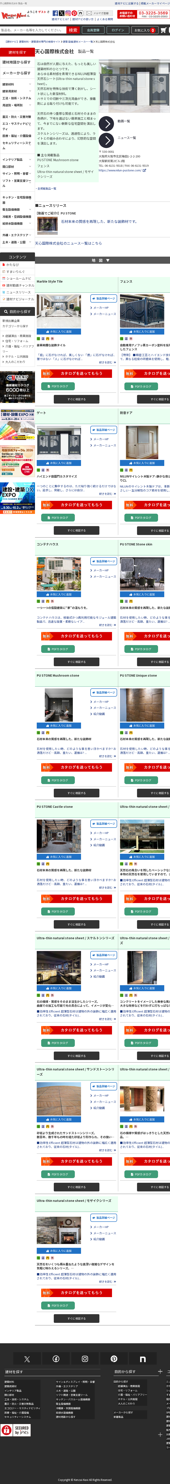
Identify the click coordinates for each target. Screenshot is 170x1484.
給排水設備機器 (64, 1412)
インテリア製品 (12, 1390)
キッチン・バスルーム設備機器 (73, 1399)
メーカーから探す (16, 72)
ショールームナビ (18, 278)
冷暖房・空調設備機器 (68, 1408)
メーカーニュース (104, 314)
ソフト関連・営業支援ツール (72, 1395)
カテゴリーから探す (15, 326)
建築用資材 (10, 1386)
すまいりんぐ (15, 271)
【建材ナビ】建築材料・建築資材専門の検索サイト (32, 41)
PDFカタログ (59, 386)
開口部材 (9, 1395)
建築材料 (9, 1381)
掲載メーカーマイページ (155, 3)
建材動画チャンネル (19, 285)
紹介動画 (98, 714)
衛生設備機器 (63, 1403)
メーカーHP (100, 307)
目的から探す (19, 311)
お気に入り (144, 30)
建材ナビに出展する (127, 3)
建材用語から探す (16, 61)
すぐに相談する (76, 399)
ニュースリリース (18, 292)
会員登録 (93, 30)
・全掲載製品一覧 (45, 188)
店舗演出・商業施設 (17, 336)
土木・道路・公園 (65, 1390)
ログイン (118, 30)
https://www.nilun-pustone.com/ (121, 170)
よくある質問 (105, 19)
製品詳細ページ (105, 298)
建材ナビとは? (60, 19)
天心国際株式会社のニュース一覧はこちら (68, 243)
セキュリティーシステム (17, 1417)
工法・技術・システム (16, 1399)
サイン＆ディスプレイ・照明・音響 (75, 1381)
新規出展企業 (11, 321)
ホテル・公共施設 (16, 356)
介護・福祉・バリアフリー (18, 348)
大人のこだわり (14, 362)
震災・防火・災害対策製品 (19, 1403)
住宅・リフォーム (16, 341)
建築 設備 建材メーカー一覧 (78, 41)
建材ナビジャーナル (19, 299)
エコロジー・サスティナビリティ (22, 1408)
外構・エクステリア (67, 1386)
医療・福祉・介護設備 (16, 1412)
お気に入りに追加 (60, 331)
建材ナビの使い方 (83, 19)
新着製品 (118, 1417)
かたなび (12, 264)
